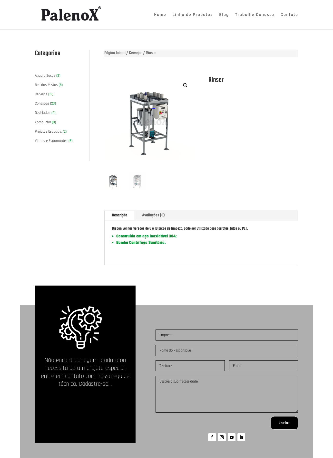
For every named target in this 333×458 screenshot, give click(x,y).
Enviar (284, 423)
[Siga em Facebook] (212, 437)
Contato (289, 15)
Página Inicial (115, 53)
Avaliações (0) (153, 215)
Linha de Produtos (193, 15)
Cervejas (135, 53)
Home (160, 15)
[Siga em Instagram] (222, 437)
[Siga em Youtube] (231, 437)
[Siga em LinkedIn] (241, 437)
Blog (224, 15)
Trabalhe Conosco (254, 15)
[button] (185, 85)
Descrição (119, 215)
